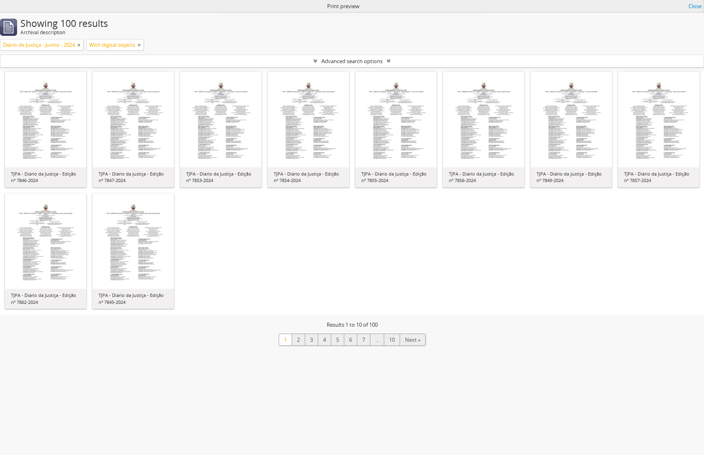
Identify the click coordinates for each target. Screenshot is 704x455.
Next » (412, 339)
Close (695, 6)
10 (392, 339)
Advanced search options (352, 61)
